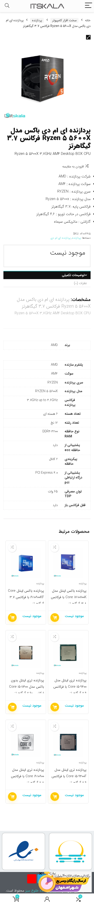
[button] (88, 37)
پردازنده (37, 20)
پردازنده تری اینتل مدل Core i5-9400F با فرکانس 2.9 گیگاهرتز (69, 776)
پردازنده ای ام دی (60, 238)
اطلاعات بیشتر (54, 617)
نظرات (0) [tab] (80, 283)
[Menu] (88, 6)
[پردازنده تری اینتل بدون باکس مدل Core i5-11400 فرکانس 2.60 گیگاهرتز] (26, 653)
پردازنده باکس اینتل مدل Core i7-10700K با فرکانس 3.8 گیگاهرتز (68, 597)
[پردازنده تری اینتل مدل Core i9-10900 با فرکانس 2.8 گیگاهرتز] (26, 742)
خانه (88, 20)
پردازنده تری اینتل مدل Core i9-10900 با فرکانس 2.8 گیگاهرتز (27, 776)
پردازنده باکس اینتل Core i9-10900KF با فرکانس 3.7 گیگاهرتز (26, 597)
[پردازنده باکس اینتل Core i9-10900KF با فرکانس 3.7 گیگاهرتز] (26, 563)
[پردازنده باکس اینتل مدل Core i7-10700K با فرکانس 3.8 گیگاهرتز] (68, 563)
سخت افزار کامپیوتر (64, 20)
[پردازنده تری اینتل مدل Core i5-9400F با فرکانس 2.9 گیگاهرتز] (68, 742)
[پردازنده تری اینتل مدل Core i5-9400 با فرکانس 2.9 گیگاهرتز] (68, 653)
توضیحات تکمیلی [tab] (73, 275)
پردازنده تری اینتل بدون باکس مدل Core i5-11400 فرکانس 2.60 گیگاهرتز (26, 687)
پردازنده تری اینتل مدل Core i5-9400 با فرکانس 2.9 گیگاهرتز (69, 687)
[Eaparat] (31, 878)
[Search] (7, 6)
